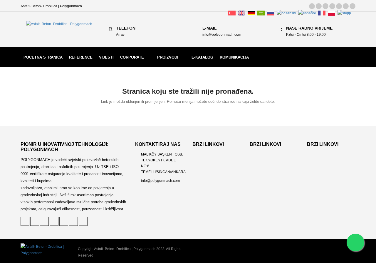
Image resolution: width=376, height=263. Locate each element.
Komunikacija (234, 57)
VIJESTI (106, 57)
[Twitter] (312, 6)
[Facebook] (332, 6)
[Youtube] (352, 6)
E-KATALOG (202, 57)
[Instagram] (346, 6)
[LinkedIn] (325, 6)
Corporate (132, 57)
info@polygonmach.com (160, 181)
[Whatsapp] (355, 242)
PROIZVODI (167, 57)
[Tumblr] (339, 6)
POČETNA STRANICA (43, 57)
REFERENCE (81, 57)
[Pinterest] (319, 6)
